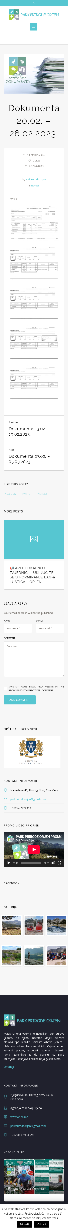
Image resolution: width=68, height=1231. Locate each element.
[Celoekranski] (59, 854)
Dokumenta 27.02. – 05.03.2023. (29, 459)
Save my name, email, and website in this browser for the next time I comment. (36, 679)
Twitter (26, 493)
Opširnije (9, 1057)
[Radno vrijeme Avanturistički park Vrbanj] (34, 539)
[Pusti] (9, 854)
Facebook (10, 493)
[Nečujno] (53, 854)
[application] (34, 840)
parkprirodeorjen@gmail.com (28, 790)
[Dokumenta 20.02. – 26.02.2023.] (34, 74)
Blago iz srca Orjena (26, 1179)
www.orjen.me (19, 1108)
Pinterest (43, 493)
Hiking (11, 1174)
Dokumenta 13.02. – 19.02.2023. (29, 431)
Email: (39, 611)
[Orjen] (34, 14)
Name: (7, 611)
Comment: (10, 629)
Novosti (35, 185)
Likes (36, 160)
